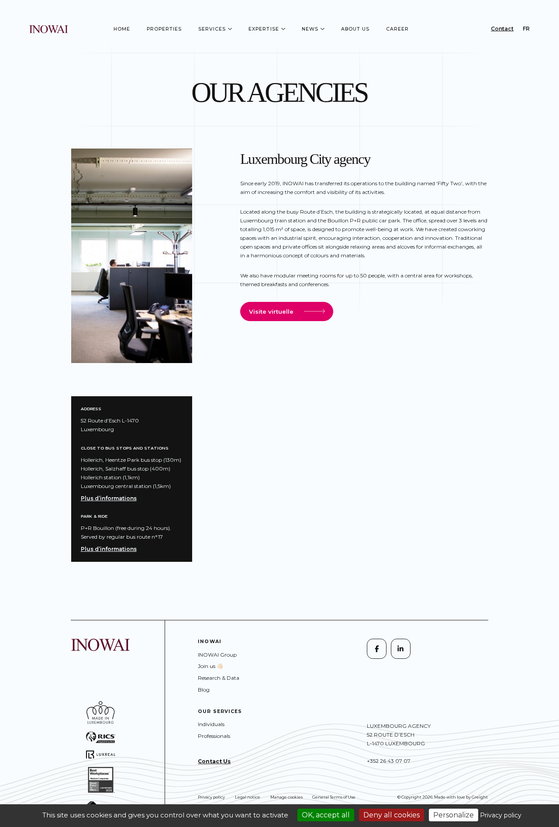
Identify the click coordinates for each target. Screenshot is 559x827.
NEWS (310, 29)
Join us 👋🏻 (210, 666)
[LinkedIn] (401, 648)
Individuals (211, 724)
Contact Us (214, 761)
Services (212, 29)
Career (397, 29)
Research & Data (218, 678)
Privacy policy (211, 797)
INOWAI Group (217, 654)
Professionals (214, 736)
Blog (204, 689)
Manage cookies (286, 797)
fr (526, 28)
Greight (480, 797)
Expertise (263, 29)
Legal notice (247, 797)
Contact (502, 29)
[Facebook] (376, 648)
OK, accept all (326, 815)
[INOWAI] (48, 29)
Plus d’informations (109, 498)
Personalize (453, 815)
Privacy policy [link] (500, 815)
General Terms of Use (333, 797)
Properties (164, 29)
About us (355, 29)
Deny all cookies (391, 815)
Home (122, 29)
